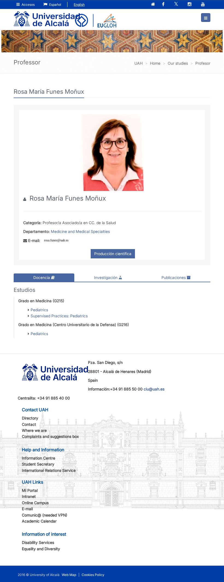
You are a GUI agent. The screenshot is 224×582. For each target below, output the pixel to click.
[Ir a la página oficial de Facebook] (164, 4)
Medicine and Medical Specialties (80, 231)
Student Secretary (38, 464)
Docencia (42, 277)
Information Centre (38, 458)
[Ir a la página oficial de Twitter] (176, 4)
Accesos (28, 4)
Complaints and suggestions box (50, 436)
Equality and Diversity (41, 548)
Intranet (29, 496)
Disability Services (38, 542)
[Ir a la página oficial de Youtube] (203, 4)
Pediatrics (39, 309)
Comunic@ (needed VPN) (44, 515)
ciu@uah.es (154, 389)
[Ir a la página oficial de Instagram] (190, 4)
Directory (30, 418)
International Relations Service (49, 470)
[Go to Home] (46, 15)
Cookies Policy (93, 575)
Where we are (34, 430)
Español (54, 4)
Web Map (69, 575)
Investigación (106, 277)
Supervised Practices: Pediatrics (59, 315)
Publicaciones (174, 277)
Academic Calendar (39, 521)
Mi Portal (30, 490)
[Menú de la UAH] (205, 17)
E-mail (27, 508)
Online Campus (35, 502)
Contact (29, 424)
